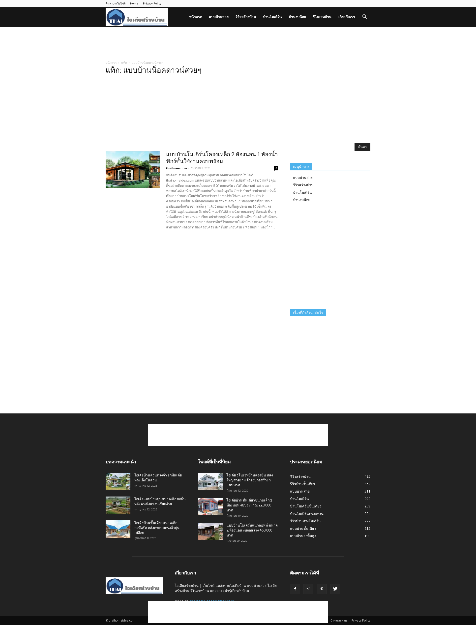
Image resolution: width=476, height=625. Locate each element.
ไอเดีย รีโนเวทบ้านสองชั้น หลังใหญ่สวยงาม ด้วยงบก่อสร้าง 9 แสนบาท (250, 480)
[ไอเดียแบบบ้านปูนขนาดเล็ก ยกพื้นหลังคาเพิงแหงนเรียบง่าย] (118, 505)
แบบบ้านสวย (219, 16)
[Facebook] (295, 589)
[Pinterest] (322, 589)
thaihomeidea (176, 168)
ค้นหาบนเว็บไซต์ (115, 3)
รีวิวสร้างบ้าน (246, 16)
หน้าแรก (195, 16)
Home (134, 3)
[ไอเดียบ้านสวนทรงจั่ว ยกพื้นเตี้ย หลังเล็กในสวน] (118, 481)
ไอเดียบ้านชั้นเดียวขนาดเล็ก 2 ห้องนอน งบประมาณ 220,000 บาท (249, 505)
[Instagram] (308, 589)
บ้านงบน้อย (297, 16)
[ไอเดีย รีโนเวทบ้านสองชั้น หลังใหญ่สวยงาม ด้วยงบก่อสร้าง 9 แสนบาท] (210, 481)
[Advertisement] (238, 44)
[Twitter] (335, 589)
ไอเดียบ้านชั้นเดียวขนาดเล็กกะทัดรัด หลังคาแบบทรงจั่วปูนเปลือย (156, 528)
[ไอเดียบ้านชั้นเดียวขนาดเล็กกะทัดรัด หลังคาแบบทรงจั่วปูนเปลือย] (118, 529)
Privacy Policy (152, 3)
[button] (364, 17)
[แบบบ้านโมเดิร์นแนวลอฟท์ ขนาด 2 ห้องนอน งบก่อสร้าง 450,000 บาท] (210, 531)
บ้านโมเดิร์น (272, 16)
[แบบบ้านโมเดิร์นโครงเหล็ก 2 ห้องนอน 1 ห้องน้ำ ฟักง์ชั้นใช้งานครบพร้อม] (133, 169)
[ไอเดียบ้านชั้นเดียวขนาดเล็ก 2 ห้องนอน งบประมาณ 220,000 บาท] (210, 506)
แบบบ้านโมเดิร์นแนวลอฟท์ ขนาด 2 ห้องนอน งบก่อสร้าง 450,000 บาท (252, 530)
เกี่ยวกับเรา (346, 16)
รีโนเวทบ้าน (322, 16)
